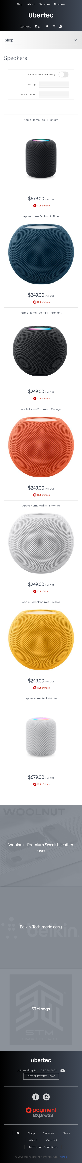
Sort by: (32, 84)
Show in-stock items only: (41, 74)
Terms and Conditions (43, 1147)
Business (59, 4)
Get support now (41, 1076)
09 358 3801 (49, 1070)
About (31, 4)
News (66, 1133)
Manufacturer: (28, 94)
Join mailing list (27, 1070)
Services (44, 4)
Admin (63, 1156)
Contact (25, 26)
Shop (20, 4)
